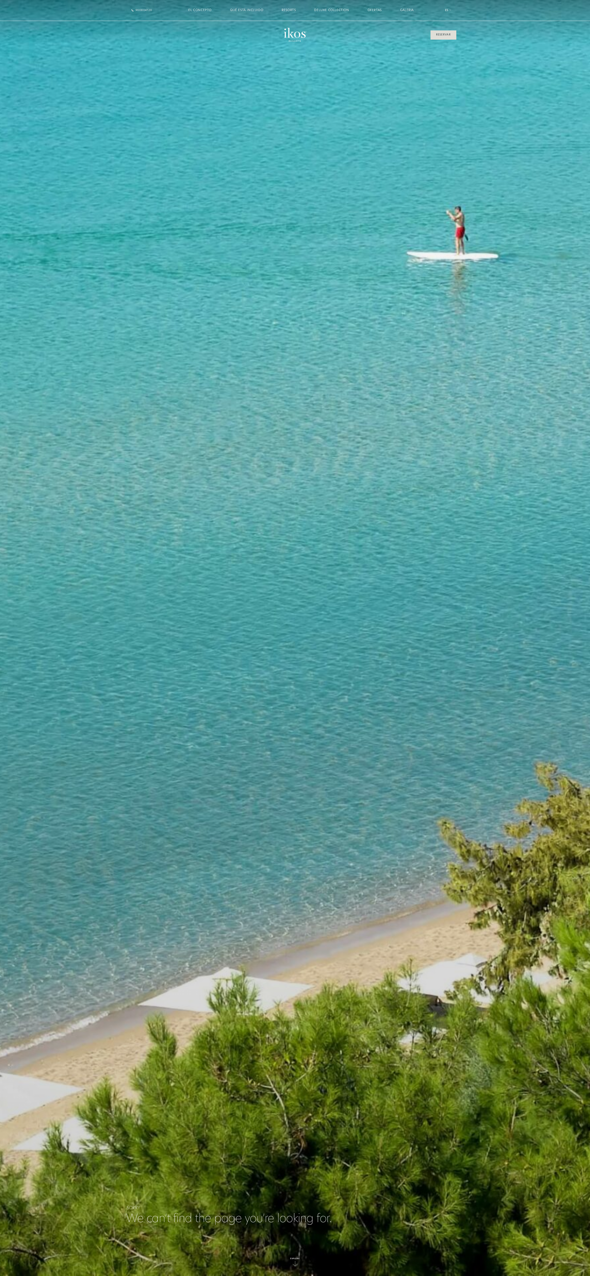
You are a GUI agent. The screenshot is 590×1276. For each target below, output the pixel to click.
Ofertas (375, 10)
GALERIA (407, 10)
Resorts (289, 10)
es (447, 10)
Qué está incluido (246, 10)
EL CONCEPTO (200, 10)
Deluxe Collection (331, 10)
